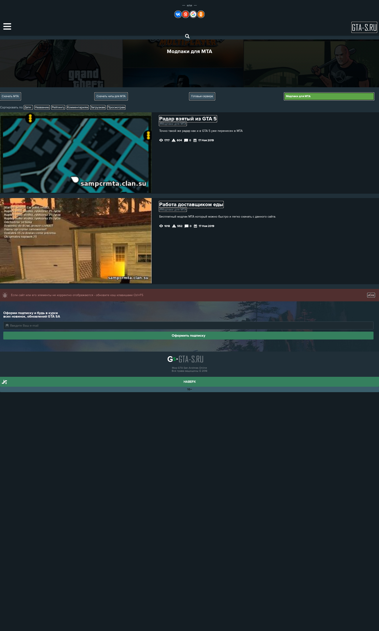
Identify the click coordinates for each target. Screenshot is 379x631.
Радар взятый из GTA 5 (188, 119)
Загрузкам (98, 107)
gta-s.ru (364, 27)
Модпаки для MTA (298, 96)
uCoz (371, 295)
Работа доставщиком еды (191, 204)
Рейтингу (58, 107)
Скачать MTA (10, 96)
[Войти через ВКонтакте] (178, 14)
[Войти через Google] (193, 14)
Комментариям (77, 107)
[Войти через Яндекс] (185, 14)
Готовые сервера (202, 96)
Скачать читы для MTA (111, 96)
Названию (42, 107)
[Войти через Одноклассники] (201, 14)
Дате (27, 107)
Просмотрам (116, 107)
